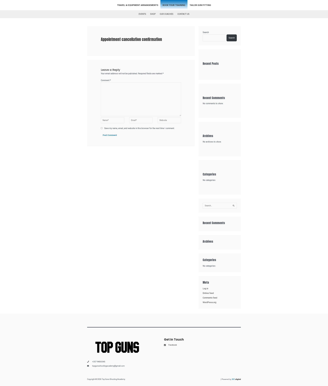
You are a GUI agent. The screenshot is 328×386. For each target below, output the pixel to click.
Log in (205, 288)
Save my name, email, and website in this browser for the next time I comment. (139, 128)
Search (206, 32)
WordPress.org (209, 302)
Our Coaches (166, 14)
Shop (153, 14)
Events (142, 14)
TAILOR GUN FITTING (200, 5)
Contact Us (183, 14)
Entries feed (208, 293)
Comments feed (210, 298)
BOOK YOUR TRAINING (174, 5)
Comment (106, 80)
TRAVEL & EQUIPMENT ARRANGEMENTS (137, 5)
